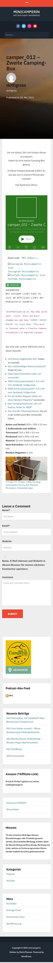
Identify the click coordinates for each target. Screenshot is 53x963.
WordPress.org (13, 923)
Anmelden (11, 903)
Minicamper (11, 488)
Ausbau (21, 482)
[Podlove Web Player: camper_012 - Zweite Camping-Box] (26, 222)
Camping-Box (12, 485)
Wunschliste (12, 809)
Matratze (34, 485)
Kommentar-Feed (15, 916)
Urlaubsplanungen (25, 488)
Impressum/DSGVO (16, 802)
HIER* (29, 407)
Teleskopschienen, (30, 411)
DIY (27, 485)
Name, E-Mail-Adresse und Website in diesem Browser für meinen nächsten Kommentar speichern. (23, 564)
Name (6, 510)
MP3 (10, 695)
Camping (36, 482)
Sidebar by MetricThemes (20, 952)
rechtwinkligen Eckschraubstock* (29, 366)
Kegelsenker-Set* (28, 358)
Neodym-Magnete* (23, 399)
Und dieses (14, 358)
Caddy (28, 482)
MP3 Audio (30, 258)
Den (10, 366)
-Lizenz (16, 316)
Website (7, 541)
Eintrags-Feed (13, 910)
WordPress (26, 956)
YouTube (10, 880)
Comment (7, 577)
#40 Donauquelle (15, 755)
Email (6, 525)
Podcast (10, 50)
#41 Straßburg (13, 749)
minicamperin (26, 11)
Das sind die (14, 411)
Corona (22, 485)
